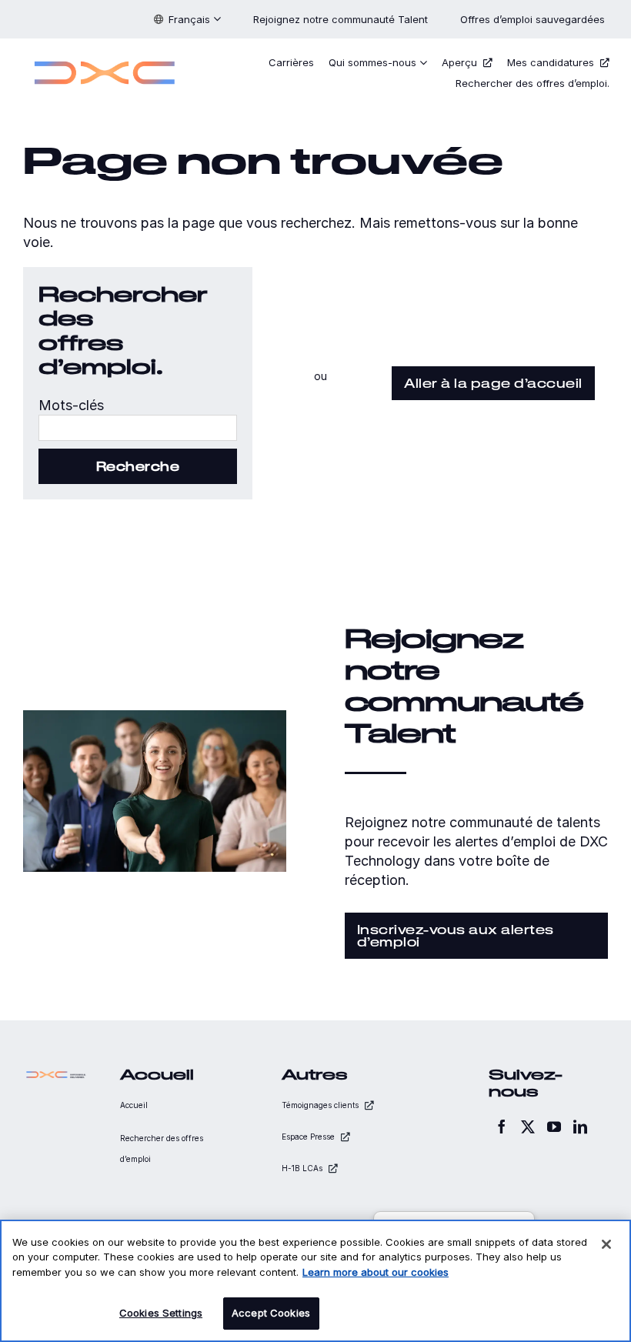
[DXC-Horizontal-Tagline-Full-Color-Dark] (56, 1075)
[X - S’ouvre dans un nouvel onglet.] (528, 1126)
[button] (187, 19)
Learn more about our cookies (375, 1272)
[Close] (606, 1244)
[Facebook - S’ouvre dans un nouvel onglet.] (502, 1126)
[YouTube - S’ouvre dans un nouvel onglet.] (554, 1126)
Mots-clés (71, 405)
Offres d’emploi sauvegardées (534, 19)
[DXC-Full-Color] (104, 56)
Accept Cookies (271, 1313)
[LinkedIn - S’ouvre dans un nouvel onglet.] (580, 1126)
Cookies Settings (160, 1313)
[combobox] (137, 428)
